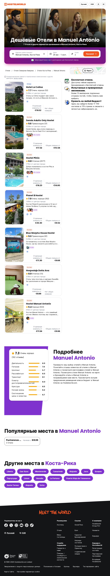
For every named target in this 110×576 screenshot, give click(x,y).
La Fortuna (55, 478)
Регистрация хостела (97, 549)
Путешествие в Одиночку (80, 547)
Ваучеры (76, 566)
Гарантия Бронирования (80, 536)
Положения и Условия (52, 566)
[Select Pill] (98, 4)
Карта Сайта (9, 572)
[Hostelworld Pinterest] (26, 525)
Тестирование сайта (91, 566)
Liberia (10, 471)
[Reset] (44, 53)
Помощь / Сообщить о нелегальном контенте (62, 556)
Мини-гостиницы (61, 536)
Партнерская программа (97, 555)
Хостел (29, 117)
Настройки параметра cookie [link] (28, 572)
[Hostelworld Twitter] (11, 525)
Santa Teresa (13, 485)
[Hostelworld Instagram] (16, 525)
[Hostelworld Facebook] (6, 525)
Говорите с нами (61, 549)
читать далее (18, 78)
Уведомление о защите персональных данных (22, 566)
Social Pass (79, 525)
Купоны (67, 566)
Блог (76, 530)
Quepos (98, 471)
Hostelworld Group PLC (96, 525)
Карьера (95, 536)
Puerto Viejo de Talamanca (78, 478)
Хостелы (60, 525)
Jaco (86, 471)
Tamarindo (58, 471)
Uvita (42, 485)
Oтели (59, 530)
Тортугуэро (12, 478)
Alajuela (73, 471)
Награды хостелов (78, 542)
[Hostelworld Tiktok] (32, 525)
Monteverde (40, 471)
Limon (26, 478)
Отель (29, 84)
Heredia (39, 478)
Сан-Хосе (24, 471)
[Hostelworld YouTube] (21, 525)
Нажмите (95, 530)
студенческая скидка (80, 553)
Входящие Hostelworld (96, 560)
